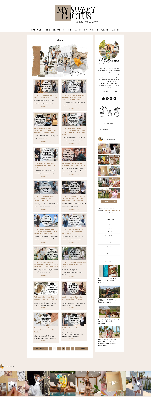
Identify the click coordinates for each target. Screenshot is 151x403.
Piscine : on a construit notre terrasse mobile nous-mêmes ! (109, 280)
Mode (47, 30)
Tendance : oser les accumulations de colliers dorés (45, 330)
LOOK (109, 246)
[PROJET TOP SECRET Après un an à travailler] (114, 160)
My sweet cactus (86, 400)
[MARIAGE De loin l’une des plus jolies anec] (103, 193)
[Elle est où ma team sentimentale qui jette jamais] (103, 171)
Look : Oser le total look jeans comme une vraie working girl (72, 231)
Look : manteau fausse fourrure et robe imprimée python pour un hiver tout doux (73, 131)
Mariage (115, 30)
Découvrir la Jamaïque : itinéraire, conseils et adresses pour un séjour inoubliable (107, 342)
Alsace (104, 30)
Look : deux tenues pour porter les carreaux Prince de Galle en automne (45, 231)
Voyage (94, 30)
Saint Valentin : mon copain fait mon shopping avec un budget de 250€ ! (45, 130)
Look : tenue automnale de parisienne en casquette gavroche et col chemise (73, 198)
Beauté (56, 30)
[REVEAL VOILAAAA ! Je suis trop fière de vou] (103, 149)
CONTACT (114, 91)
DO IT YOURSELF (109, 239)
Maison (78, 30)
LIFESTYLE (109, 242)
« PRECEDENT (40, 349)
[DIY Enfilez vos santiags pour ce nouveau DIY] (103, 182)
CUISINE (109, 231)
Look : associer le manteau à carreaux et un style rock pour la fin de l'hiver (74, 97)
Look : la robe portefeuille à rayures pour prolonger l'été (74, 264)
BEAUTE (109, 228)
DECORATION (109, 235)
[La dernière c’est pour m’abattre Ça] (114, 171)
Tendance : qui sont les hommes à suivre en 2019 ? (73, 164)
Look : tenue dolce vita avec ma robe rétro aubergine (74, 298)
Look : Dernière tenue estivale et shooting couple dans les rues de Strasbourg (46, 264)
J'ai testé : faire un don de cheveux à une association (45, 298)
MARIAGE (109, 250)
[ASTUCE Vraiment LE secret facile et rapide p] (114, 182)
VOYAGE (109, 253)
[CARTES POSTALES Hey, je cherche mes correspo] (114, 193)
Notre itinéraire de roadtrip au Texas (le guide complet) (108, 321)
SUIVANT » (81, 349)
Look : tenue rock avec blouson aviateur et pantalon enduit (44, 198)
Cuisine (67, 30)
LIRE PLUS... (46, 106)
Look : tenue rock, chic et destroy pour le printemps (45, 96)
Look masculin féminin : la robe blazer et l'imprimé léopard (45, 165)
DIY (86, 30)
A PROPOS (104, 91)
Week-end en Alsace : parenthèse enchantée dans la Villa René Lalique (108, 301)
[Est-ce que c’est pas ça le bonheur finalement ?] (114, 149)
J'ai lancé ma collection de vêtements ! (73, 329)
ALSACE (109, 224)
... (53, 103)
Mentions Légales (101, 400)
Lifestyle (36, 30)
